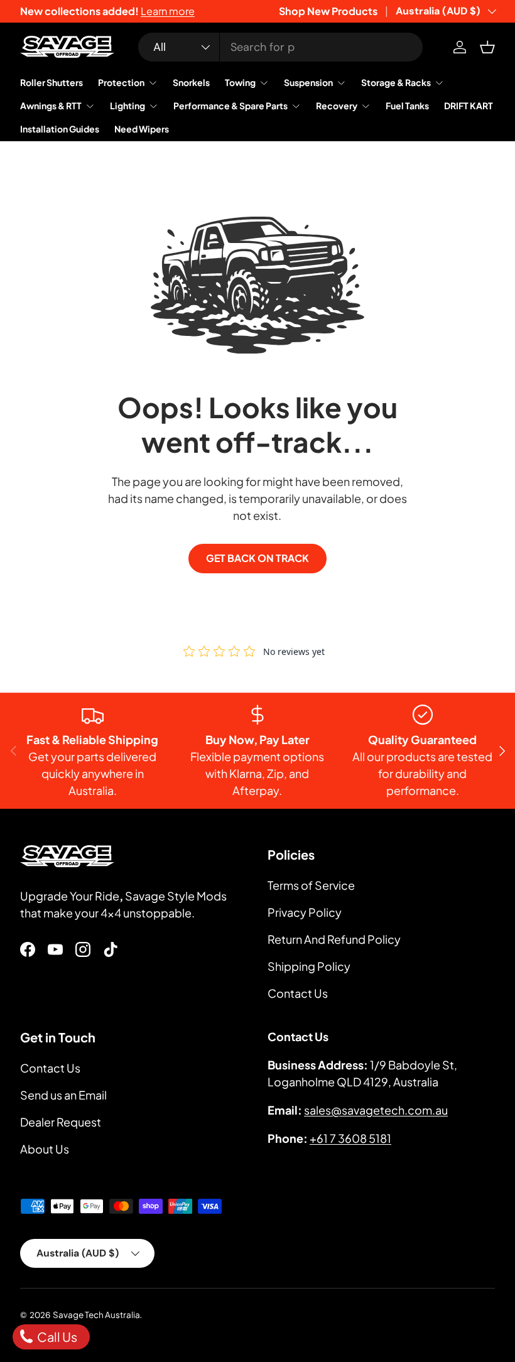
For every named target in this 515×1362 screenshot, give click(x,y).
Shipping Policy (309, 966)
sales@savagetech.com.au (376, 1110)
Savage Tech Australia (96, 1314)
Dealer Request (60, 1122)
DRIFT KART (468, 105)
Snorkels (191, 82)
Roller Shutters (51, 82)
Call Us (56, 1336)
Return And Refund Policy (334, 939)
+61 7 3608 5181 (350, 1138)
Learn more (168, 11)
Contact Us (298, 993)
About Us (44, 1149)
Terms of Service (311, 885)
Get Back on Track (257, 558)
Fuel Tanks (407, 105)
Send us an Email (63, 1095)
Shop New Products (328, 11)
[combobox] (280, 47)
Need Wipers (141, 128)
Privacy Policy (305, 912)
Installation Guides (59, 128)
